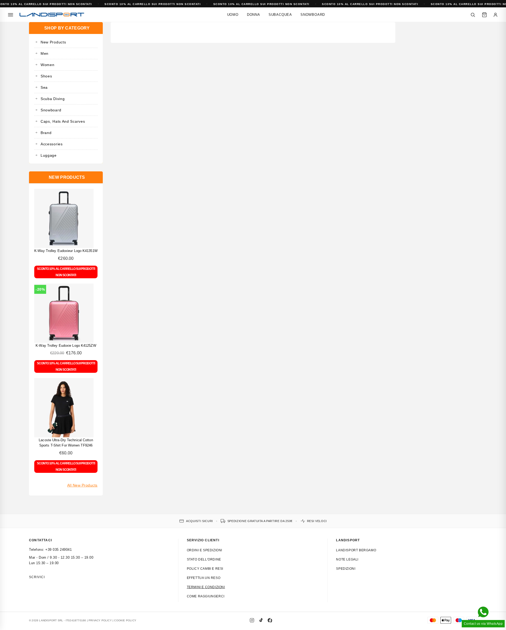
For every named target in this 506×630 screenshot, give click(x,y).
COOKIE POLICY (125, 620)
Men (44, 53)
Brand (46, 133)
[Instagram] (252, 620)
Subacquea (280, 15)
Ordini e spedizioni (204, 550)
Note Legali (347, 559)
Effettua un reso (204, 578)
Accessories (52, 144)
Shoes (46, 76)
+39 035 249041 (58, 550)
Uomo (233, 15)
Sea (44, 87)
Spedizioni (345, 569)
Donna (253, 15)
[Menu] (10, 14)
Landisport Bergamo (356, 550)
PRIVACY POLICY (100, 620)
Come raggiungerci (206, 596)
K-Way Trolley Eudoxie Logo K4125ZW (66, 346)
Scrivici (37, 577)
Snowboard (312, 15)
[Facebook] (270, 620)
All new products (82, 485)
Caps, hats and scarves (63, 121)
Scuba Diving (53, 99)
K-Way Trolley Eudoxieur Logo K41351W (66, 251)
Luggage (49, 155)
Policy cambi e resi (205, 569)
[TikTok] (261, 620)
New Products (53, 42)
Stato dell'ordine (204, 559)
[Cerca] (473, 14)
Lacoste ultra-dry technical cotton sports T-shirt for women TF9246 (66, 442)
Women (48, 65)
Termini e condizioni (206, 587)
